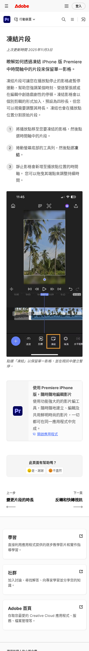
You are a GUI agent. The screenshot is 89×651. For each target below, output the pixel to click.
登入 (79, 6)
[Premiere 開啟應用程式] (83, 19)
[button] (66, 6)
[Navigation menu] (6, 6)
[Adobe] (22, 6)
